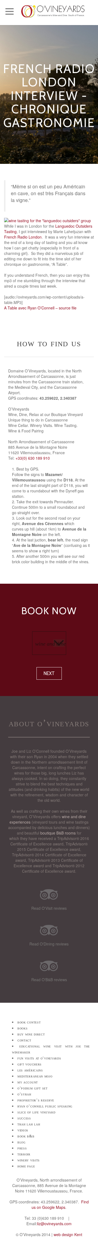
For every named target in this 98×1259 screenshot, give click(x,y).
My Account (27, 1082)
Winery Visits (28, 1160)
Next (49, 673)
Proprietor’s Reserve (35, 1100)
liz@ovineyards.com (54, 1223)
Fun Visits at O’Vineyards (39, 1058)
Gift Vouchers (29, 1064)
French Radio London (23, 237)
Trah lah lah (28, 1124)
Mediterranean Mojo (35, 1076)
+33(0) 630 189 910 (33, 458)
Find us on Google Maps (60, 1204)
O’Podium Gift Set (32, 1088)
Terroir (23, 1154)
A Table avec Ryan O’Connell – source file (40, 308)
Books (22, 1028)
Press (22, 1148)
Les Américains (30, 1070)
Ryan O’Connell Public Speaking (44, 1106)
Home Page (26, 1166)
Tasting (10, 231)
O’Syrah (24, 1094)
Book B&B (26, 1136)
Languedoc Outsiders (73, 226)
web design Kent (68, 1234)
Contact (24, 1040)
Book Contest (29, 1022)
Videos (22, 1130)
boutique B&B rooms (58, 833)
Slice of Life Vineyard (36, 1112)
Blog (21, 1142)
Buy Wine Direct (31, 1034)
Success (24, 1118)
